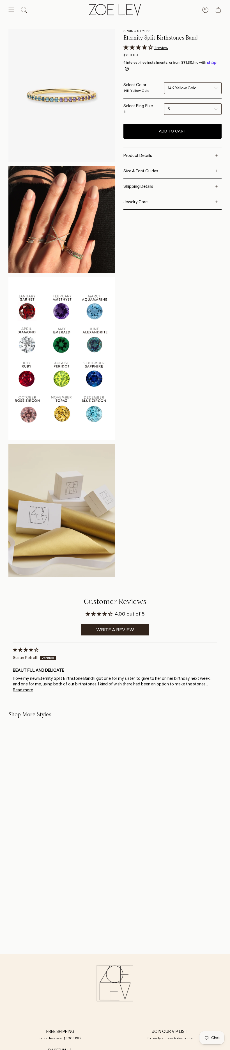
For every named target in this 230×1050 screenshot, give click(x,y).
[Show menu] (11, 9)
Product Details (137, 155)
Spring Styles (137, 31)
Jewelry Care (135, 201)
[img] (25, 649)
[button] (138, 47)
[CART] (218, 9)
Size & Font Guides (140, 170)
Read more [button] (23, 689)
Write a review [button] (115, 629)
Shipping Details (138, 186)
